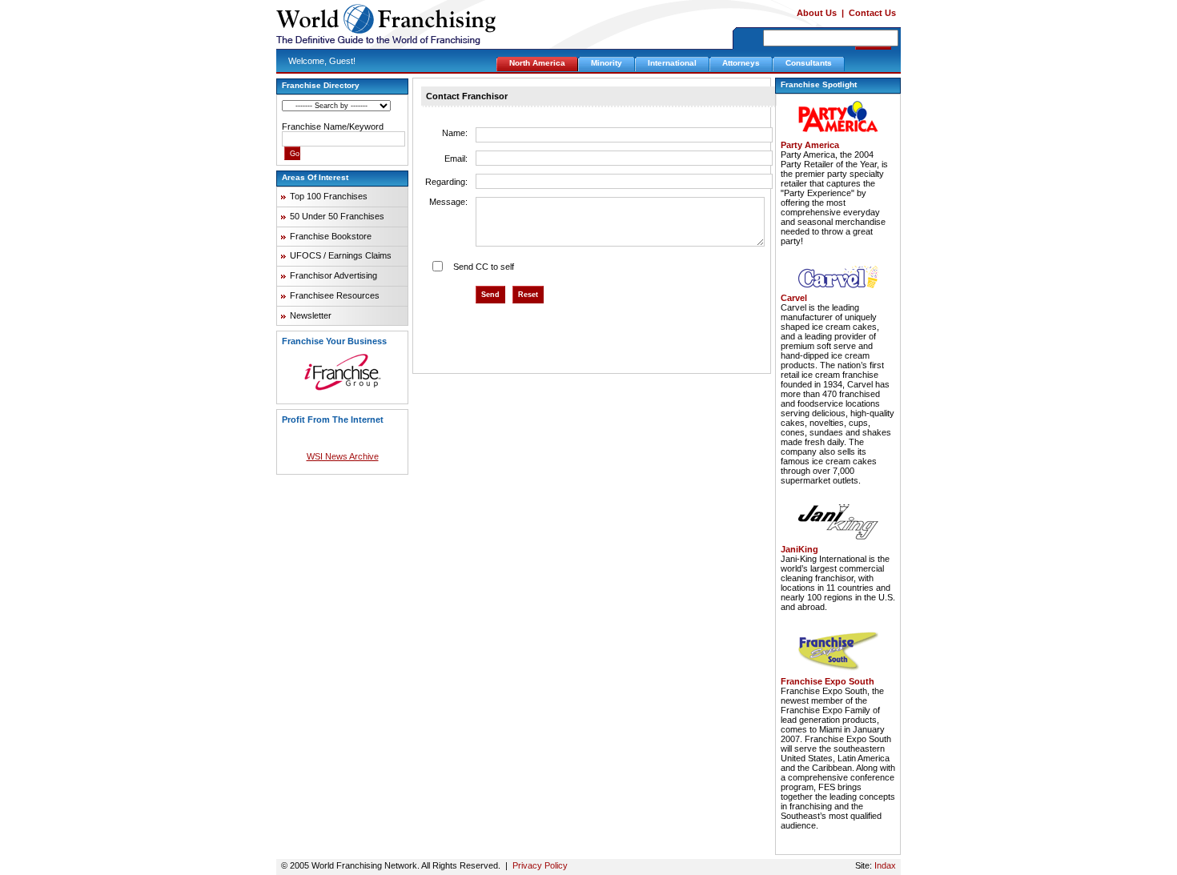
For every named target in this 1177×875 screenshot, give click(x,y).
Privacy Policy (540, 865)
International (672, 62)
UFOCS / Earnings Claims (341, 255)
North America (537, 62)
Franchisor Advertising (333, 275)
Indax (885, 865)
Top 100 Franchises (329, 196)
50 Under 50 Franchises (337, 216)
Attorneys (741, 62)
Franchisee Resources (335, 295)
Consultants (808, 62)
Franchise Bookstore (331, 236)
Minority (606, 62)
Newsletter (310, 315)
